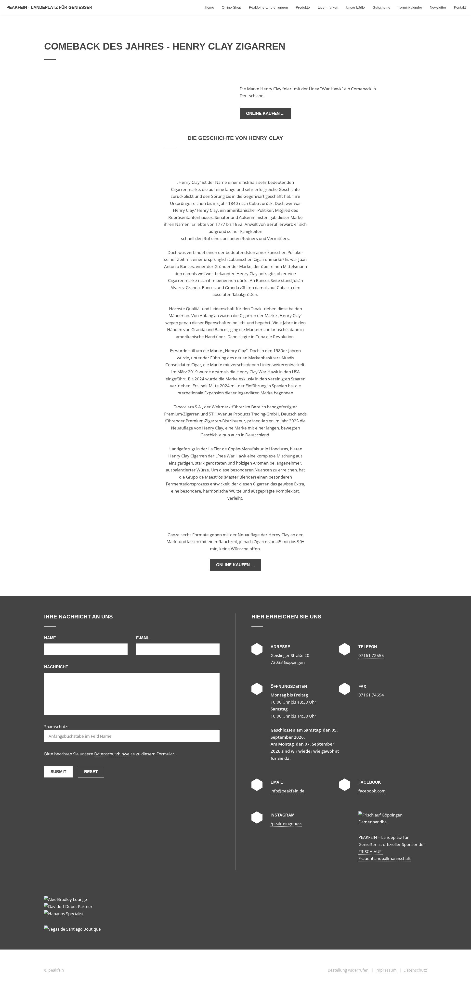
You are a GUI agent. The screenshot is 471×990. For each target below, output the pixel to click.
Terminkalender (410, 7)
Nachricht (56, 667)
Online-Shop (231, 7)
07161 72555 (371, 655)
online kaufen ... (265, 113)
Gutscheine (381, 7)
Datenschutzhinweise (114, 754)
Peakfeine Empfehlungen (268, 7)
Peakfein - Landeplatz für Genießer (49, 7)
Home (209, 7)
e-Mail (143, 638)
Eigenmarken (328, 7)
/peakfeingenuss (286, 823)
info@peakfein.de (287, 791)
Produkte (303, 7)
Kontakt (460, 7)
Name (50, 638)
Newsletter (438, 7)
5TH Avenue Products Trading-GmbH (244, 414)
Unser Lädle (355, 7)
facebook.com (372, 791)
